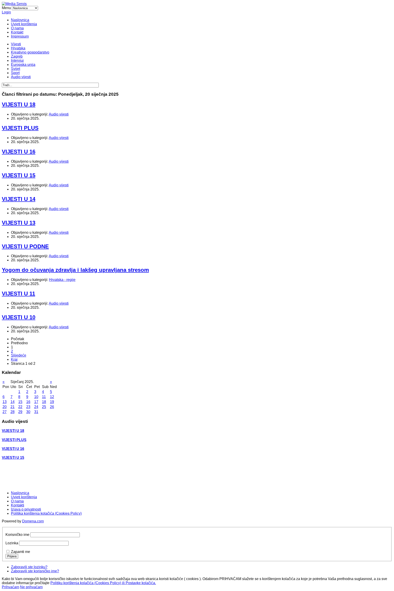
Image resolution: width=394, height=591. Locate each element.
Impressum (20, 36)
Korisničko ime (17, 535)
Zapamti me (20, 552)
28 (12, 412)
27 (5, 412)
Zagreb (17, 56)
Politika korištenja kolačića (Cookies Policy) (46, 513)
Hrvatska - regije (62, 280)
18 (44, 402)
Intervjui (17, 60)
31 (36, 412)
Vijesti (16, 44)
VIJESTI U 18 (18, 104)
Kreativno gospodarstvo (30, 52)
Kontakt (17, 32)
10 (36, 397)
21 (12, 407)
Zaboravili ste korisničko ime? (35, 571)
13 (5, 402)
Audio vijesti (21, 77)
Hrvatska (18, 48)
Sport (15, 73)
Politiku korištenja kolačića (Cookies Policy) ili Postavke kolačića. (103, 583)
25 (44, 407)
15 (20, 402)
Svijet (15, 69)
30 (28, 412)
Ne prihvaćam (31, 587)
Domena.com (33, 521)
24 (36, 407)
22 (20, 407)
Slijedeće (18, 355)
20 (5, 407)
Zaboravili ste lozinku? (29, 567)
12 (52, 397)
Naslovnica (20, 20)
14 (12, 402)
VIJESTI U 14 (18, 199)
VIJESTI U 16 (18, 152)
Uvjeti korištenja (24, 24)
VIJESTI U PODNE (25, 246)
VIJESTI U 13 (18, 223)
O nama (17, 28)
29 (20, 412)
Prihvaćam (10, 587)
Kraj (14, 359)
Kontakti (17, 505)
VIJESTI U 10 (18, 317)
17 (36, 402)
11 (44, 397)
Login (6, 12)
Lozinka (11, 543)
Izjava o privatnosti (26, 509)
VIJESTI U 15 (18, 175)
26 (52, 407)
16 (28, 402)
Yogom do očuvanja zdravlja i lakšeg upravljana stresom (75, 270)
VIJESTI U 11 (18, 293)
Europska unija (23, 65)
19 (52, 402)
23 (28, 407)
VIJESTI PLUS (20, 128)
